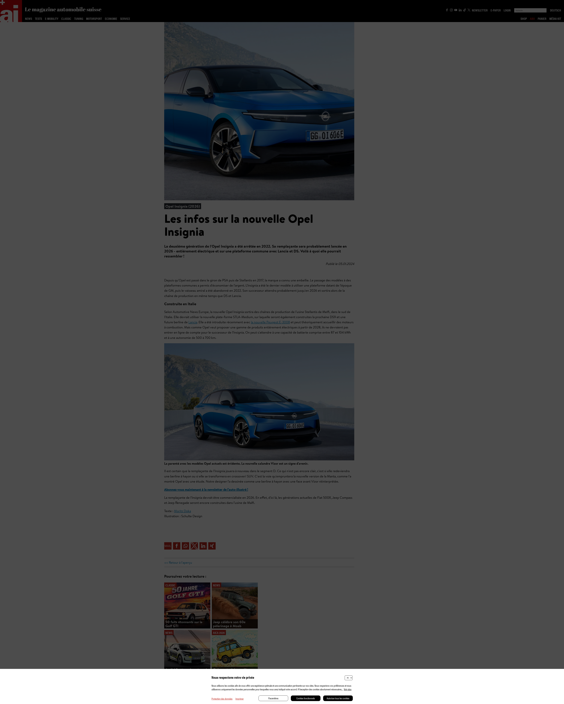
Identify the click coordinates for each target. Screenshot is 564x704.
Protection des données (222, 698)
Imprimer (239, 698)
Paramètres (273, 698)
